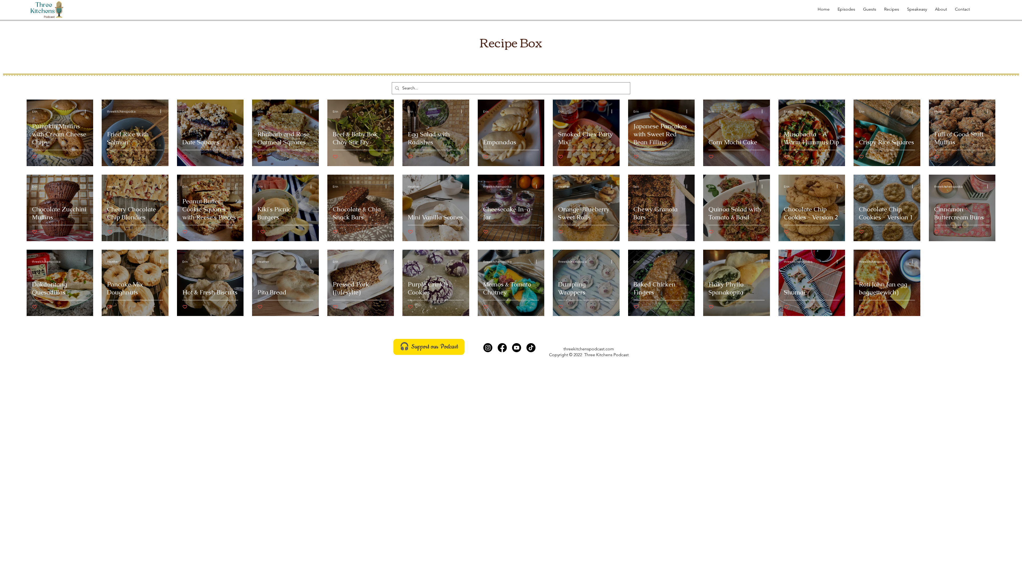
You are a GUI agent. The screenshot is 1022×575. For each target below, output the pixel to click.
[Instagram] (487, 347)
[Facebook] (502, 347)
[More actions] (87, 111)
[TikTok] (530, 347)
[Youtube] (516, 347)
